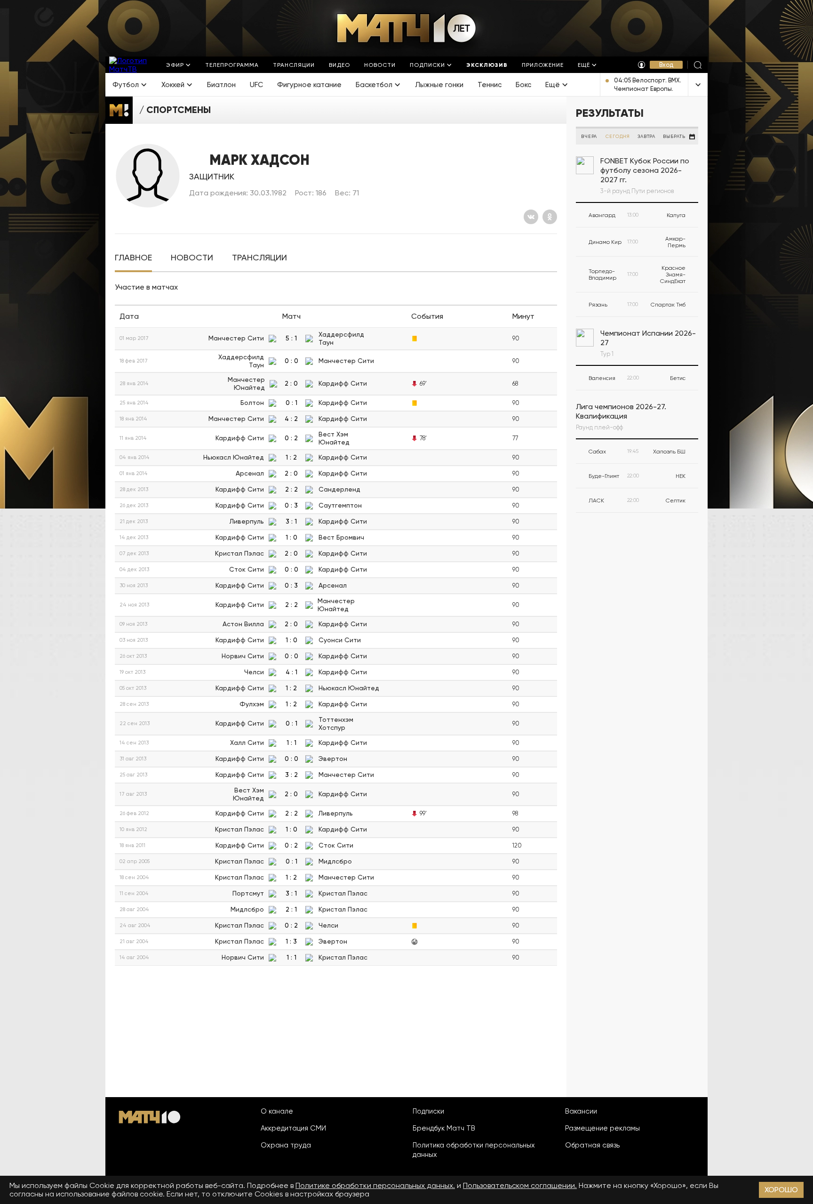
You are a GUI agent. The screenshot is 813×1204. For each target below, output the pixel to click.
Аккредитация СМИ (293, 1128)
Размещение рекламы (602, 1128)
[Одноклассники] (549, 217)
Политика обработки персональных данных (474, 1150)
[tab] (133, 257)
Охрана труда (286, 1145)
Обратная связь (592, 1145)
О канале (277, 1111)
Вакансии (581, 1111)
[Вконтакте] (531, 217)
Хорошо (781, 1189)
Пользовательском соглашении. (520, 1185)
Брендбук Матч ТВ (444, 1128)
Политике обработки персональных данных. (375, 1185)
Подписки (428, 1111)
